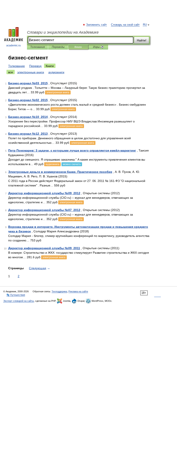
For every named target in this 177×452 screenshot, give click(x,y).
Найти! (141, 40)
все (10, 72)
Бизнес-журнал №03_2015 (28, 83)
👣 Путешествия (15, 295)
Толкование (16, 66)
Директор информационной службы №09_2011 (44, 248)
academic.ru (13, 45)
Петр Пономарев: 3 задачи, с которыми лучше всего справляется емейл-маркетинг (72, 150)
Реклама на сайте (78, 291)
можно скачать (72, 164)
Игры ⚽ (98, 46)
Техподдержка (59, 291)
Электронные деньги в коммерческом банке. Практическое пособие (60, 172)
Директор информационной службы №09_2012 (44, 193)
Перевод (35, 66)
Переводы (58, 46)
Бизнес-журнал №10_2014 (28, 117)
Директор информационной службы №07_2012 (44, 210)
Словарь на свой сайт (125, 24)
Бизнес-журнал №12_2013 (28, 133)
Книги (78, 46)
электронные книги (30, 72)
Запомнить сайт (97, 24)
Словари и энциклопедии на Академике (63, 32)
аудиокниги (56, 72)
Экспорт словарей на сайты (18, 301)
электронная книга (57, 92)
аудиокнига (52, 164)
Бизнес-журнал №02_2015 (28, 100)
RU (145, 24)
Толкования (37, 46)
